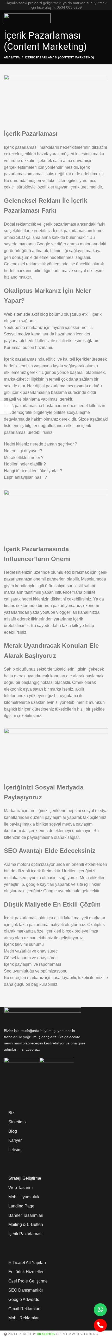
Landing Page (21, 1206)
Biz (11, 1113)
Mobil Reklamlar (23, 1318)
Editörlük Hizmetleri (26, 1272)
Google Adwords (23, 1299)
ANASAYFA (12, 57)
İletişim (14, 1149)
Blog (12, 1131)
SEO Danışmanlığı (25, 1290)
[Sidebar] (6, 407)
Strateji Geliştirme (24, 1178)
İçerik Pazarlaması (25, 1234)
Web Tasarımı (21, 1187)
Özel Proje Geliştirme (28, 1281)
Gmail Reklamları (24, 1309)
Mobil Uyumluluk (23, 1197)
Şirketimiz (17, 1122)
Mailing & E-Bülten (25, 1224)
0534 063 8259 (69, 7)
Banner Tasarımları (25, 1215)
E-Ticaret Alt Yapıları (27, 1262)
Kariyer (15, 1140)
